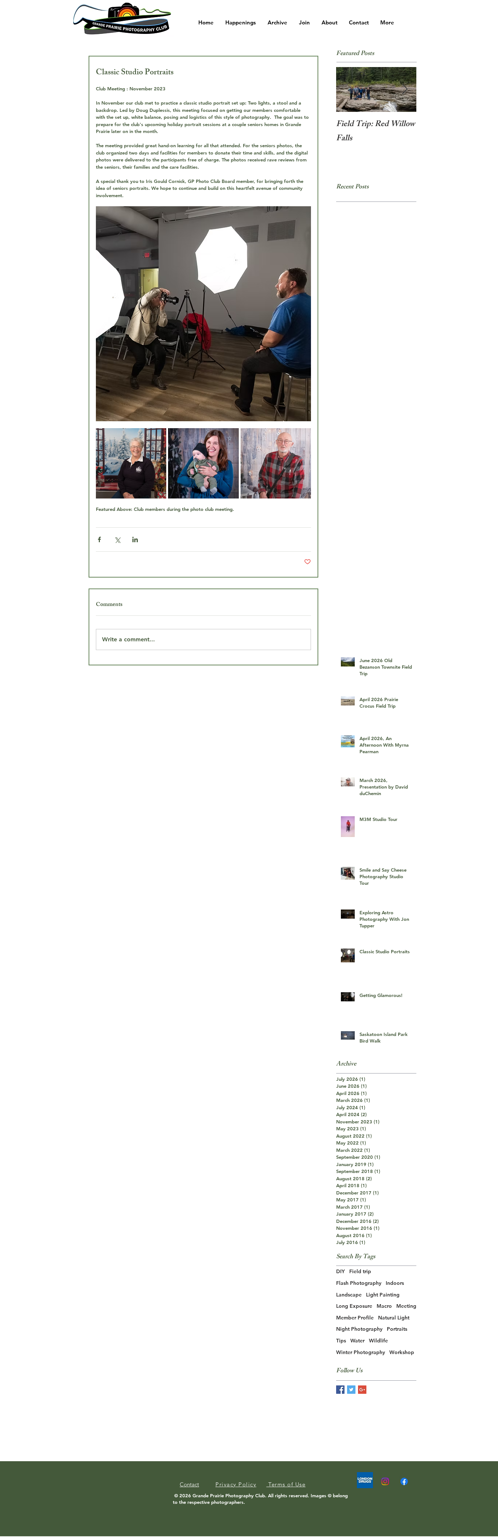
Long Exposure (354, 1306)
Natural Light (393, 1317)
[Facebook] (404, 1481)
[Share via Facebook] (99, 539)
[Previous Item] (348, 89)
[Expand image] (131, 463)
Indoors (395, 1283)
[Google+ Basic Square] (362, 1389)
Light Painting (383, 1294)
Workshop (401, 1352)
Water (357, 1340)
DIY (340, 1271)
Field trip (360, 1271)
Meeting (406, 1306)
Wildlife (378, 1340)
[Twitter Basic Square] (351, 1389)
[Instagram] (385, 1481)
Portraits (397, 1329)
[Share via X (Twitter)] (117, 539)
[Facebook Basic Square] (340, 1389)
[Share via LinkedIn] (135, 539)
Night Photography (359, 1329)
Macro (384, 1306)
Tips (341, 1340)
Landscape (349, 1294)
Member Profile (355, 1317)
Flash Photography (358, 1283)
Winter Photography (360, 1352)
